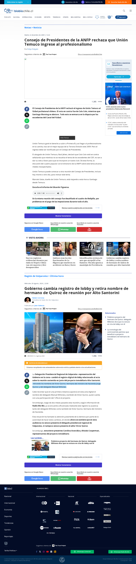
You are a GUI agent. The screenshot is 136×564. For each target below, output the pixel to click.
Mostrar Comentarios (63, 216)
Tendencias (56, 17)
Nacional (16, 17)
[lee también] (41, 445)
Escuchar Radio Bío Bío (119, 2)
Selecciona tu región (15, 2)
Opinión (65, 17)
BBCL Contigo (88, 17)
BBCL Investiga (76, 17)
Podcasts (7, 17)
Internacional (27, 17)
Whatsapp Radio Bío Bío (121, 552)
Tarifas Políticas (10, 550)
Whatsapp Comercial (84, 551)
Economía (38, 17)
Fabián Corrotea (38, 298)
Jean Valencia (39, 305)
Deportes (47, 17)
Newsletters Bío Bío (71, 2)
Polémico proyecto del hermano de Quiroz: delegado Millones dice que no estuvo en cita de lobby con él (73, 442)
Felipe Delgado (32, 49)
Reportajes (8, 536)
